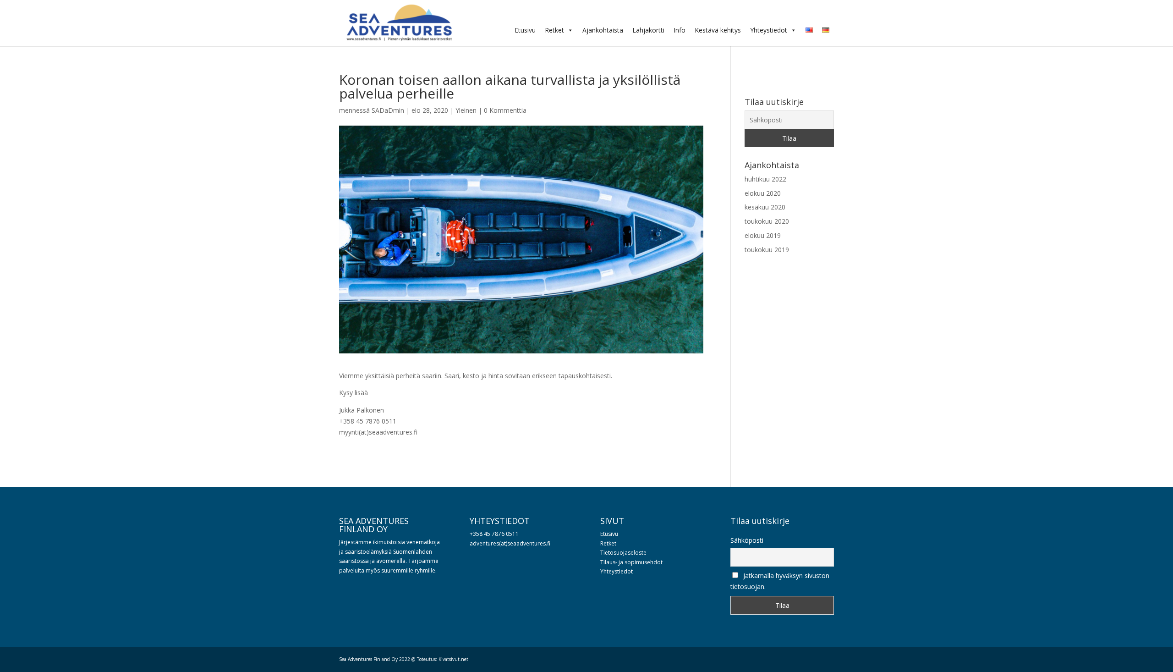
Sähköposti (746, 540)
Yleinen (466, 110)
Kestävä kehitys (718, 30)
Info (679, 30)
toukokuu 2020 (767, 221)
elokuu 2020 (763, 193)
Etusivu (525, 30)
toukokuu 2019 (767, 249)
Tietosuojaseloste (623, 552)
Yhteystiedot (768, 30)
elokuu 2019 (763, 235)
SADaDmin (388, 110)
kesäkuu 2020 (765, 207)
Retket (554, 30)
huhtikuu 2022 (765, 179)
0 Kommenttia (505, 110)
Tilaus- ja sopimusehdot (631, 562)
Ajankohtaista (602, 30)
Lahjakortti (648, 30)
